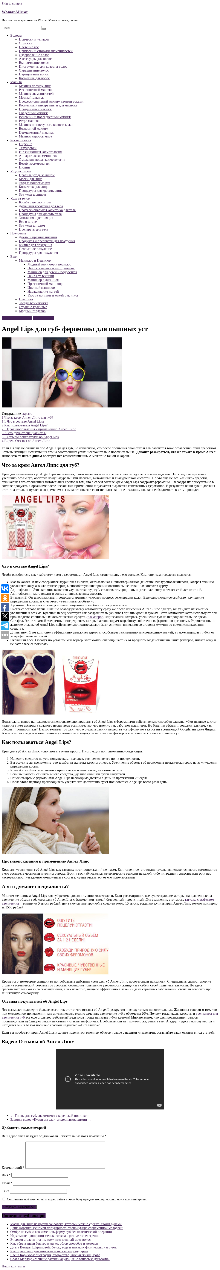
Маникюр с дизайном (43, 280)
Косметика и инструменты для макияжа (48, 105)
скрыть (27, 413)
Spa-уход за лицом (32, 194)
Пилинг (25, 167)
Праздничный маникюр (45, 284)
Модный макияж (31, 97)
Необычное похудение (35, 249)
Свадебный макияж (33, 113)
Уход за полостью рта (34, 183)
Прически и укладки (34, 39)
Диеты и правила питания (38, 237)
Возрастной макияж (33, 128)
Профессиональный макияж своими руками (51, 101)
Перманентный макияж (36, 132)
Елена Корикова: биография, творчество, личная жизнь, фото (55, 1255)
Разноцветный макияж (35, 90)
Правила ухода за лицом (37, 175)
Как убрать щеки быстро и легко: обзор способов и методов (54, 1243)
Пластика (26, 299)
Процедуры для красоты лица (41, 190)
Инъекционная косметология (40, 152)
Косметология (20, 140)
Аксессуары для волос (35, 59)
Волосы (16, 35)
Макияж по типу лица (35, 86)
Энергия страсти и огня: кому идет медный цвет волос (50, 1239)
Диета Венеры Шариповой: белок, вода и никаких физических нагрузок (63, 1247)
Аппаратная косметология (38, 156)
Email (7, 1183)
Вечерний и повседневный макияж (45, 117)
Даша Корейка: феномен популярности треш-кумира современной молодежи (66, 1228)
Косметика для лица (33, 187)
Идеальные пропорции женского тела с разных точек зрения (54, 1235)
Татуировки (28, 148)
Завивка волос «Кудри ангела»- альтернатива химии (50, 1119)
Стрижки (25, 43)
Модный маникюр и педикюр (49, 264)
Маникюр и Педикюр (35, 260)
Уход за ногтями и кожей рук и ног (53, 295)
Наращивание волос (34, 74)
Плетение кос (29, 47)
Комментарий (13, 1167)
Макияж (16, 82)
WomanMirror (15, 12)
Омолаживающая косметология (42, 159)
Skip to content (12, 3)
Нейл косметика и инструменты (51, 268)
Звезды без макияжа (33, 303)
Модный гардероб (32, 311)
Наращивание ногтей (43, 291)
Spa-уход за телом (32, 225)
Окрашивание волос (34, 70)
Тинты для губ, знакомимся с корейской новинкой (49, 1115)
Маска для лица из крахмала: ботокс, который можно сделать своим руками (66, 1224)
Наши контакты (13, 1266)
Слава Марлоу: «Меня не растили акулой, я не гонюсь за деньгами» (60, 1259)
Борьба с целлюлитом (35, 202)
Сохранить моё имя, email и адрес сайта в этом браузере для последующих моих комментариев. (77, 1199)
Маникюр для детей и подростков (52, 272)
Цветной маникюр (41, 287)
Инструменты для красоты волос (43, 66)
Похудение (18, 233)
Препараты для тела (33, 229)
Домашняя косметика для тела (41, 206)
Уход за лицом (20, 171)
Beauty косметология (34, 163)
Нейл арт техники (41, 276)
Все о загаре (28, 221)
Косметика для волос (34, 78)
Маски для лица (30, 179)
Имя (6, 1175)
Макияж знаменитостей (36, 93)
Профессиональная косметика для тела (47, 210)
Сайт (5, 1191)
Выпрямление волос (34, 62)
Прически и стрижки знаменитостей (46, 51)
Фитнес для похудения (35, 245)
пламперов (95, 617)
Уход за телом (20, 198)
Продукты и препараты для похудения (47, 241)
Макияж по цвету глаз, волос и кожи (46, 124)
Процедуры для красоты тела (40, 214)
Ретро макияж (29, 121)
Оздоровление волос (34, 55)
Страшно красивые (33, 307)
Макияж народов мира (35, 136)
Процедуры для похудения (38, 252)
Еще (13, 256)
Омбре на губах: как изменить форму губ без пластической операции (61, 1232)
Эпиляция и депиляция (36, 218)
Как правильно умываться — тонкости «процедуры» (49, 1251)
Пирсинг (25, 144)
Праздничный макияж (35, 109)
